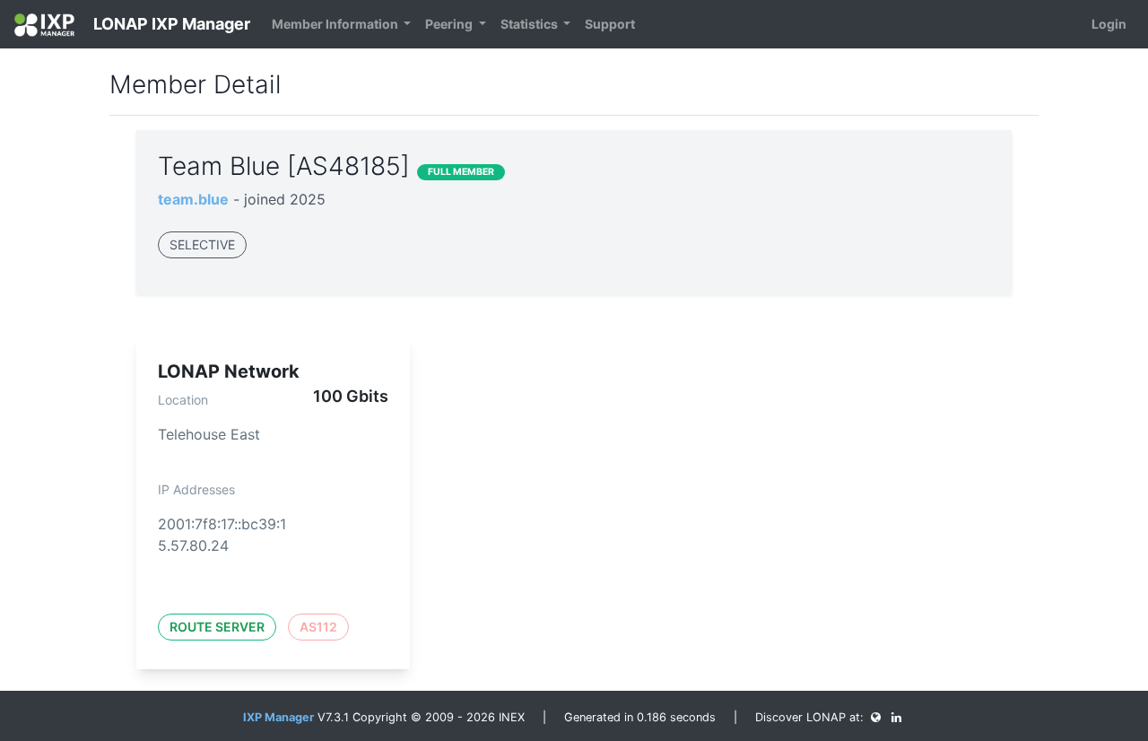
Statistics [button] (530, 23)
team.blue (193, 199)
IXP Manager (278, 717)
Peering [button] (450, 23)
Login (1108, 23)
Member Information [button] (336, 23)
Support (610, 23)
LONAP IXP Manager (170, 23)
